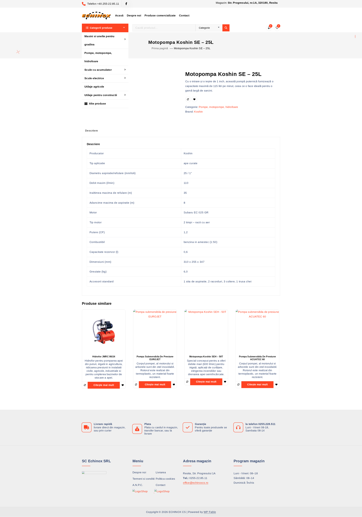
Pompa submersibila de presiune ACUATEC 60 (257, 358)
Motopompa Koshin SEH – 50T (206, 356)
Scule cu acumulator (98, 69)
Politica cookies (165, 478)
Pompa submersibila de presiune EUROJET (155, 358)
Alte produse (97, 103)
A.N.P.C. (137, 484)
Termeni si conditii (143, 478)
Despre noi (134, 15)
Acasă (119, 15)
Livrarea (161, 472)
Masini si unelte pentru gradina (99, 40)
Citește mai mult (103, 385)
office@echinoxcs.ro (195, 482)
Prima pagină (160, 48)
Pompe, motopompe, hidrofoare (98, 57)
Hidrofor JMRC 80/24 (103, 356)
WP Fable (210, 511)
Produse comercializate (160, 15)
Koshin (198, 111)
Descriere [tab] (91, 130)
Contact (184, 15)
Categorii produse (101, 27)
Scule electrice (94, 78)
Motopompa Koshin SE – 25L (192, 48)
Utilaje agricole (94, 86)
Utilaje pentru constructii (100, 95)
